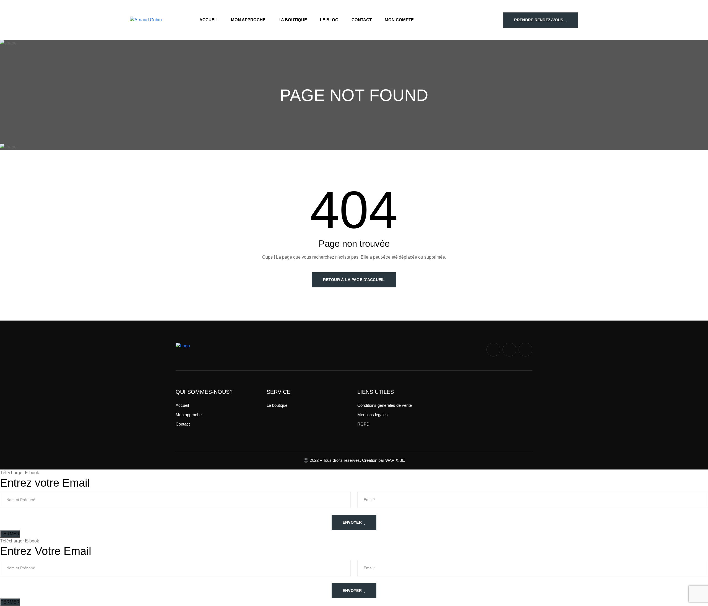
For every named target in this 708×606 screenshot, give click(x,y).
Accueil (208, 19)
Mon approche (248, 19)
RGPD (363, 424)
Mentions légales (372, 414)
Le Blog (329, 19)
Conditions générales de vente (384, 405)
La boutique (292, 19)
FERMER (10, 533)
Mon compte (399, 19)
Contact (362, 19)
